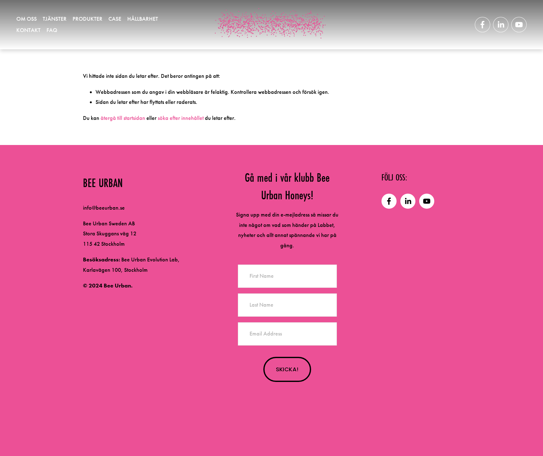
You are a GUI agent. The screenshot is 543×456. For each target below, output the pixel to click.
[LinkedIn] (500, 24)
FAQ (52, 30)
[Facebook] (482, 24)
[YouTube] (519, 24)
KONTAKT (28, 30)
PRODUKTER (87, 18)
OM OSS (26, 18)
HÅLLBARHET (142, 18)
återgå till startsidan (123, 118)
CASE (114, 18)
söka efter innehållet (181, 118)
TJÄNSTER (55, 18)
